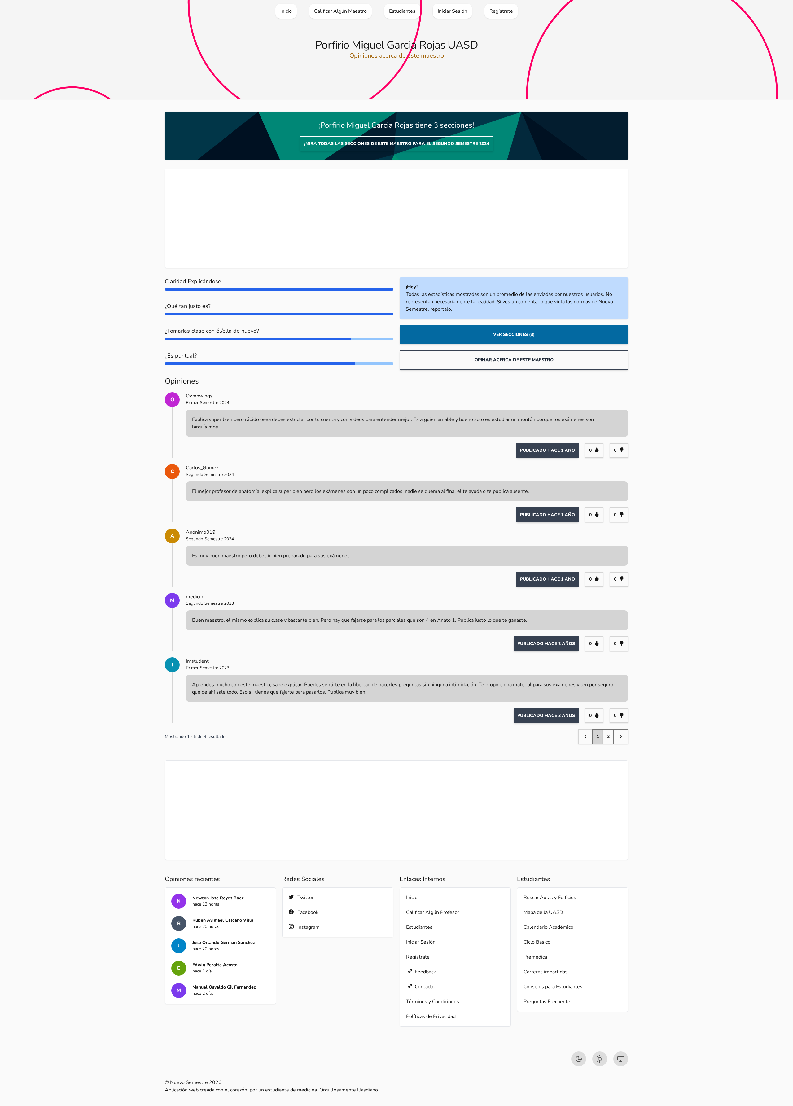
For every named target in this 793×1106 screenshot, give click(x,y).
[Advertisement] (357, 218)
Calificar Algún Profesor (432, 912)
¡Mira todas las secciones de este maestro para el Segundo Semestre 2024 (396, 144)
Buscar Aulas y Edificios (550, 897)
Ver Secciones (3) (514, 334)
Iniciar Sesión (421, 942)
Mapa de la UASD (543, 912)
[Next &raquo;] (620, 736)
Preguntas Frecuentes (548, 1001)
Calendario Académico (548, 927)
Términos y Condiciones (432, 1001)
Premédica (535, 957)
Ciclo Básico (537, 942)
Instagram (308, 927)
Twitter (305, 897)
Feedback (425, 971)
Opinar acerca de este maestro (514, 360)
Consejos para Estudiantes (553, 986)
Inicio (412, 897)
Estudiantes (419, 927)
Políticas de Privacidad (431, 1016)
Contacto (425, 986)
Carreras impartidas (545, 971)
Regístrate (418, 957)
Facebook (307, 912)
